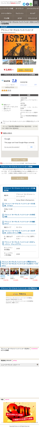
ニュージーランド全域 (6, 8)
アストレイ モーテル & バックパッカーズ (17, 30)
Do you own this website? (12, 147)
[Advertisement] (19, 325)
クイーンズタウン (6, 13)
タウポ (20, 18)
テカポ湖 (6, 18)
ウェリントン (20, 13)
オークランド (20, 8)
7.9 (14, 80)
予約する (22, 294)
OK (31, 147)
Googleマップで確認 (19, 160)
